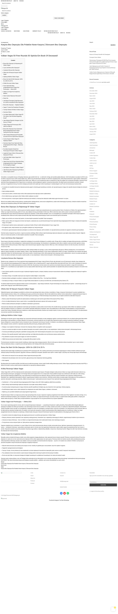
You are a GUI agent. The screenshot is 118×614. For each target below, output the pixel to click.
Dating (91, 165)
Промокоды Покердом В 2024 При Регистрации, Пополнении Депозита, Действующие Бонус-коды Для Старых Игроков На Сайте (103, 62)
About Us (33, 478)
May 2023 (92, 106)
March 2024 (92, 95)
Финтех (91, 244)
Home (2, 38)
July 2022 (92, 116)
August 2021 (93, 134)
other (91, 209)
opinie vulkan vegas (61, 427)
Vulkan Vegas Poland (95, 239)
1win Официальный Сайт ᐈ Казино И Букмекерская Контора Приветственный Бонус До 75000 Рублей (102, 68)
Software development (95, 232)
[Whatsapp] (68, 493)
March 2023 (92, 108)
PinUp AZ (92, 214)
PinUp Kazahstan (94, 221)
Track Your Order (59, 18)
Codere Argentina (94, 155)
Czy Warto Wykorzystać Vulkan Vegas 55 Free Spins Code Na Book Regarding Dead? (13, 116)
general (91, 175)
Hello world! (107, 82)
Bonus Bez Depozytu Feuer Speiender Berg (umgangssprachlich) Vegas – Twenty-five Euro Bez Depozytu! (12, 130)
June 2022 (92, 118)
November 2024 (93, 93)
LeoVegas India (93, 181)
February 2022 (93, 129)
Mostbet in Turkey (94, 193)
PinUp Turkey (93, 226)
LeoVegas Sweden (94, 186)
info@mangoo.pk (64, 481)
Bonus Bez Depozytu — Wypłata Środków (13, 104)
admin (9, 48)
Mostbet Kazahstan (94, 196)
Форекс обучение (94, 247)
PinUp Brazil (93, 219)
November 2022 (93, 113)
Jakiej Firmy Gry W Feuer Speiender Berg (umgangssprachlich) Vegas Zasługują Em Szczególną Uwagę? (13, 163)
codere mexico (93, 160)
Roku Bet (92, 229)
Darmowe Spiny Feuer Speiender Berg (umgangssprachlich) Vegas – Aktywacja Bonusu (13, 145)
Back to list (3, 465)
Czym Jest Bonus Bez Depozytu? (11, 67)
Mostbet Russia (93, 201)
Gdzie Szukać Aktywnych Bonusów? (12, 95)
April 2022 (92, 124)
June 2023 (92, 103)
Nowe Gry (5, 98)
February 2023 (93, 111)
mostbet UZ (92, 203)
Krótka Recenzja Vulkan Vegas (10, 83)
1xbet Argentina (93, 142)
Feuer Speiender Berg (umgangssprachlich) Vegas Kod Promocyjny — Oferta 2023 (11, 87)
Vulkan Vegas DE (94, 237)
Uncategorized (9, 38)
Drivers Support (93, 170)
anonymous (92, 147)
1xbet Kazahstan (94, 145)
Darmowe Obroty (7, 112)
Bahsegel (92, 150)
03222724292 (63, 487)
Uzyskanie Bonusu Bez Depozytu (11, 70)
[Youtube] (64, 493)
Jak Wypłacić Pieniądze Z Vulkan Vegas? (13, 167)
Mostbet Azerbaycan (94, 191)
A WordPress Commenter (96, 82)
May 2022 (92, 121)
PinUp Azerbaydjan (94, 216)
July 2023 (92, 101)
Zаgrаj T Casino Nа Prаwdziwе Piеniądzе (13, 107)
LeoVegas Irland (93, 183)
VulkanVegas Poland (95, 242)
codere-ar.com (93, 163)
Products (33, 480)
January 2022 (93, 131)
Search (91, 42)
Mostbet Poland (93, 198)
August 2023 (93, 98)
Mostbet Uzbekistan (94, 206)
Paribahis (92, 211)
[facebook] (61, 493)
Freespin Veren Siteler (95, 57)
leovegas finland (94, 178)
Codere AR (92, 152)
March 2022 (92, 126)
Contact (32, 483)
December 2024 (93, 90)
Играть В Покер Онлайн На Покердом (100, 54)
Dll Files (92, 168)
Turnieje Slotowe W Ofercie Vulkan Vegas (13, 109)
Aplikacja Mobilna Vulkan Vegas (11, 76)
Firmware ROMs (93, 173)
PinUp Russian (93, 224)
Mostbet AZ (92, 188)
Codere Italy (92, 158)
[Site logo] (4, 8)
